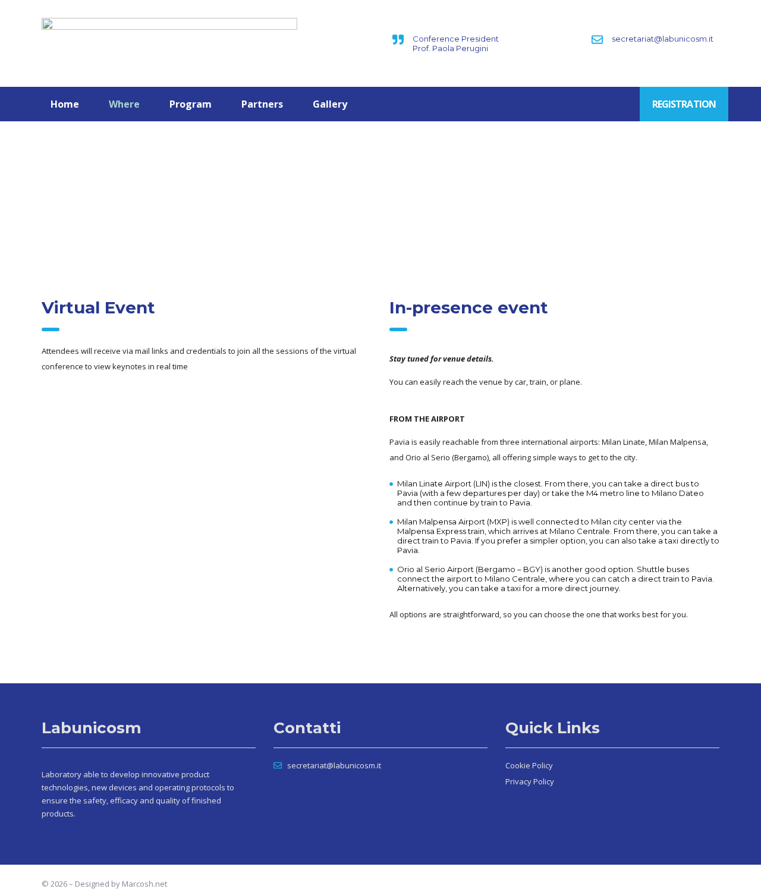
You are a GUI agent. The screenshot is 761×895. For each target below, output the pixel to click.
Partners (262, 104)
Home (65, 104)
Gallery (330, 104)
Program (190, 104)
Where (124, 104)
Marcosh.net (144, 883)
